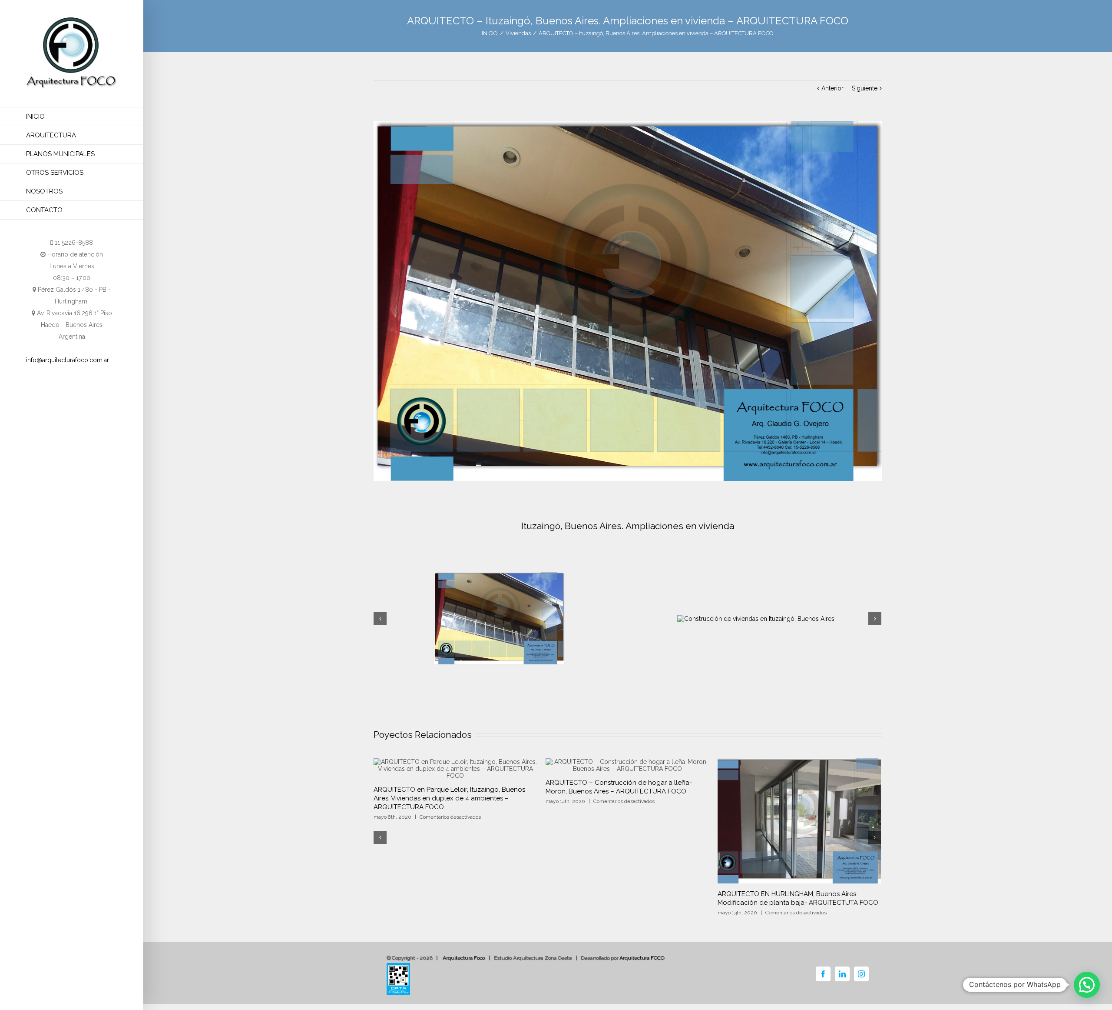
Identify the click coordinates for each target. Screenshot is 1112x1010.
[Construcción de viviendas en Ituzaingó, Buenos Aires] (628, 301)
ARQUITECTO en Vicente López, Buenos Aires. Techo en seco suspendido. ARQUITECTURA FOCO (455, 898)
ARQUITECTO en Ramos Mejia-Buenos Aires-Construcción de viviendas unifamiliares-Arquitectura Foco (799, 902)
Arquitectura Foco (464, 966)
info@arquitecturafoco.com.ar (67, 360)
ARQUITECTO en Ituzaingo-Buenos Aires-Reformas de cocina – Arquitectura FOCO (624, 898)
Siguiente (864, 88)
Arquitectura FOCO (641, 966)
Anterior (832, 88)
